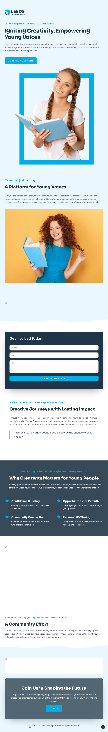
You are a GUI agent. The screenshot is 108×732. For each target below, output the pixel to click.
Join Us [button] (54, 708)
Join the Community (54, 378)
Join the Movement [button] (20, 60)
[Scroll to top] (103, 727)
